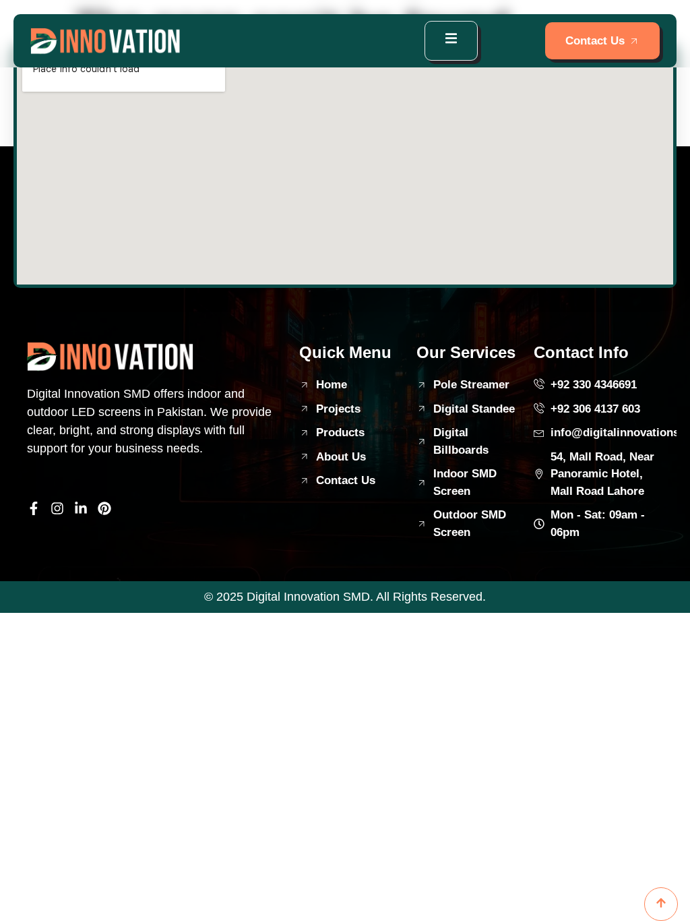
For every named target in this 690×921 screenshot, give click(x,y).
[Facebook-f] (33, 508)
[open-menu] (451, 41)
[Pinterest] (104, 508)
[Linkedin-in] (81, 508)
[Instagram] (57, 508)
